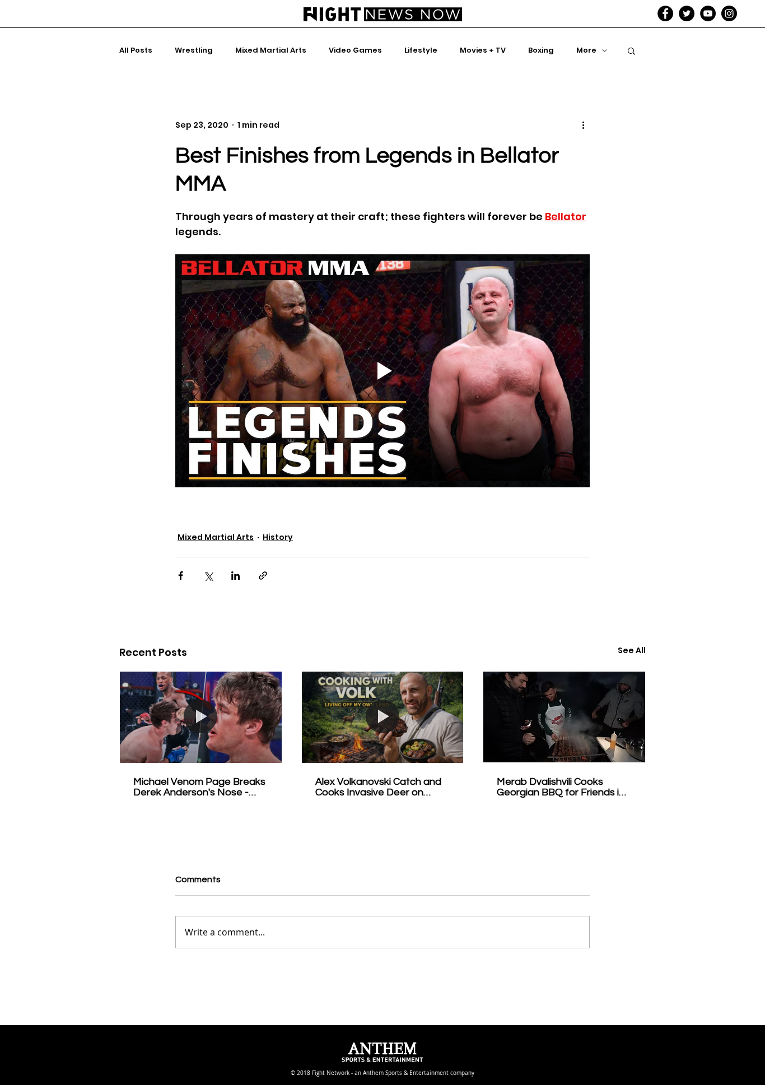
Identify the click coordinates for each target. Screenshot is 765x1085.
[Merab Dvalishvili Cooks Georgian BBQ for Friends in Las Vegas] (564, 717)
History (278, 537)
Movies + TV (483, 50)
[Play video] (382, 370)
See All (632, 650)
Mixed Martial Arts (270, 50)
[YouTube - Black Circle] (708, 13)
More (586, 50)
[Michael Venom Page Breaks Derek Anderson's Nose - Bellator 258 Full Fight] (201, 717)
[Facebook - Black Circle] (665, 13)
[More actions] (583, 125)
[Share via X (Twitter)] (208, 575)
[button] (631, 50)
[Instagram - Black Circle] (729, 13)
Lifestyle (420, 50)
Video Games (355, 50)
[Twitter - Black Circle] (686, 13)
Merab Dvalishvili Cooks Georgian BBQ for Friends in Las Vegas (560, 787)
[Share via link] (263, 575)
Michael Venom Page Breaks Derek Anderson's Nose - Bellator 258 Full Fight (199, 787)
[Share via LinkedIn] (235, 575)
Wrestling (194, 50)
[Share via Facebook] (180, 575)
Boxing (541, 50)
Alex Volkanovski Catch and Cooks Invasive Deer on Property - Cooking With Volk (380, 787)
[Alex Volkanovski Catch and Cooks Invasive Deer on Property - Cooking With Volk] (383, 717)
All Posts (135, 50)
